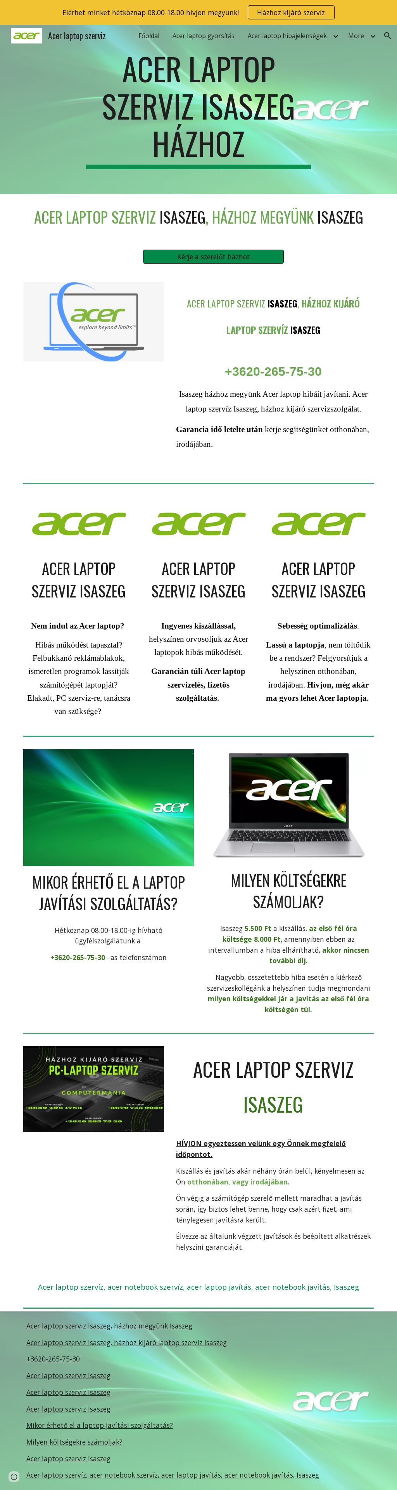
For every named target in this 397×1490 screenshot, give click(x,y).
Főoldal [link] (148, 35)
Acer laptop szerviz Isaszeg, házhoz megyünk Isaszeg (109, 1325)
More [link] (356, 35)
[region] (198, 12)
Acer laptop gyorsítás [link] (204, 35)
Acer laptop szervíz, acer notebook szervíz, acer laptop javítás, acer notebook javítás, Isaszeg (172, 1475)
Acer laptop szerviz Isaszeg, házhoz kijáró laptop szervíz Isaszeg (126, 1342)
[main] (198, 109)
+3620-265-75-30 (53, 1358)
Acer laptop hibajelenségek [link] (287, 35)
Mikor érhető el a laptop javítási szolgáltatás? (99, 1425)
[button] (387, 35)
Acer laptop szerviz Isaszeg (68, 1375)
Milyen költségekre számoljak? (74, 1442)
